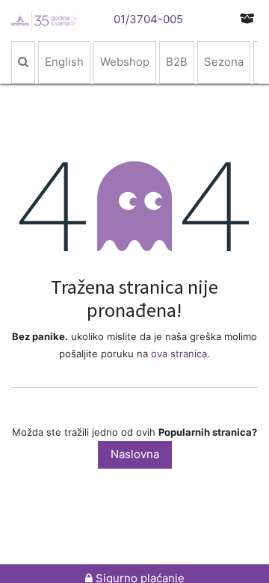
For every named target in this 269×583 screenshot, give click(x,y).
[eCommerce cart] (247, 18)
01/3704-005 (148, 19)
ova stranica (179, 354)
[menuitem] (23, 62)
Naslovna (135, 454)
